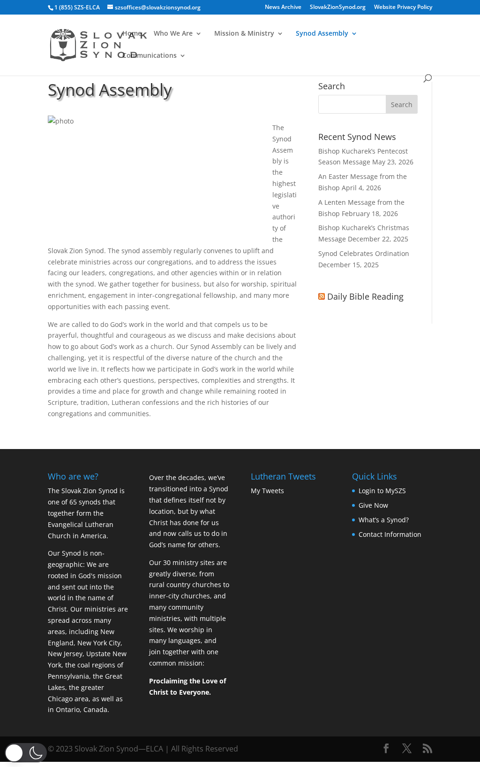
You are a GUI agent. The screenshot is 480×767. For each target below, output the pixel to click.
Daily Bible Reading (365, 296)
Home (132, 34)
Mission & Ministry (244, 34)
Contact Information (390, 534)
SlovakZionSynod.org (338, 7)
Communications (149, 56)
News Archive (283, 7)
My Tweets (267, 490)
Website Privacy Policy (403, 7)
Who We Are (173, 34)
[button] (26, 752)
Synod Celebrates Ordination (363, 253)
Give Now (373, 505)
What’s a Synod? (384, 519)
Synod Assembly (322, 34)
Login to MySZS (382, 490)
